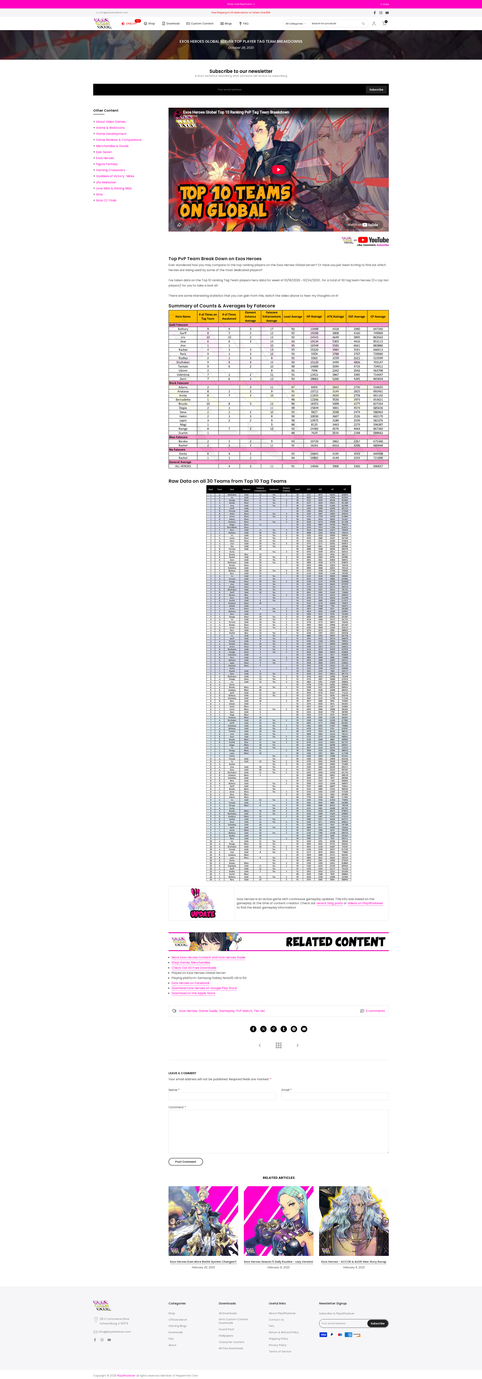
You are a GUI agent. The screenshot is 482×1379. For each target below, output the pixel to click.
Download (172, 23)
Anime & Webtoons (110, 128)
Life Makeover (106, 182)
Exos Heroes (188, 1011)
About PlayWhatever (282, 1313)
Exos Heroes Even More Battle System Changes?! (203, 1262)
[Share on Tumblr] (284, 1029)
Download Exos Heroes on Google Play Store (204, 988)
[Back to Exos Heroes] (278, 1046)
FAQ (246, 23)
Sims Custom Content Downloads (233, 1321)
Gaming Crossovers (110, 170)
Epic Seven (104, 152)
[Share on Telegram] (294, 1029)
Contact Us (276, 1320)
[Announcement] (241, 4)
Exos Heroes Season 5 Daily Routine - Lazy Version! (278, 1262)
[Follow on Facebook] (374, 13)
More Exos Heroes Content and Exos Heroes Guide (208, 957)
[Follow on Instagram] (381, 13)
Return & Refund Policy (284, 1332)
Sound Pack (226, 1329)
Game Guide (208, 1011)
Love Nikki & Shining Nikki (114, 188)
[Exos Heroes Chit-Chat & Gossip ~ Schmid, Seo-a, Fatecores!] (297, 1046)
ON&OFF (133, 23)
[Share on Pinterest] (273, 1029)
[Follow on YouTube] (387, 13)
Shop (151, 23)
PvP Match (244, 1011)
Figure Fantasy (107, 164)
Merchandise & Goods (112, 146)
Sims (99, 194)
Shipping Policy (278, 1339)
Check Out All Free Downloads (194, 968)
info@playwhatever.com (114, 12)
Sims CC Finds (106, 200)
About (172, 1345)
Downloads (176, 1332)
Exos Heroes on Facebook (191, 983)
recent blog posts (329, 903)
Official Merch (178, 1320)
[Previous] (172, 1221)
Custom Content (202, 23)
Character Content (231, 1342)
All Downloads (228, 1313)
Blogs (228, 23)
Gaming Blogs (178, 1326)
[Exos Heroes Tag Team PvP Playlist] (259, 1046)
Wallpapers (226, 1336)
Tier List (259, 1011)
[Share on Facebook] (253, 1029)
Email (286, 1090)
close (98, 4)
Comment (177, 1107)
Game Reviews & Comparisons (118, 140)
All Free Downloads (231, 1348)
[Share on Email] (304, 1029)
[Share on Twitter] (263, 1029)
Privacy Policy (278, 1345)
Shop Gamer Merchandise (191, 962)
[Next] (385, 1221)
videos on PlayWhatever (365, 903)
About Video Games (111, 122)
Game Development (111, 134)
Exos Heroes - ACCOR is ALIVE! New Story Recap (353, 1262)
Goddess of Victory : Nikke (115, 176)
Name (174, 1090)
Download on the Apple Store (193, 993)
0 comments (375, 1011)
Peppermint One (187, 1375)
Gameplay (227, 1011)
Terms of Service (280, 1351)
